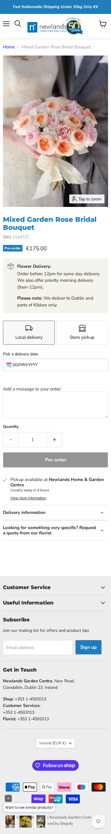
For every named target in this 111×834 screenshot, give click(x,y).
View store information (28, 498)
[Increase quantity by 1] (54, 439)
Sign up (88, 647)
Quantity (11, 427)
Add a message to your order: (32, 389)
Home (9, 47)
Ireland (52, 743)
